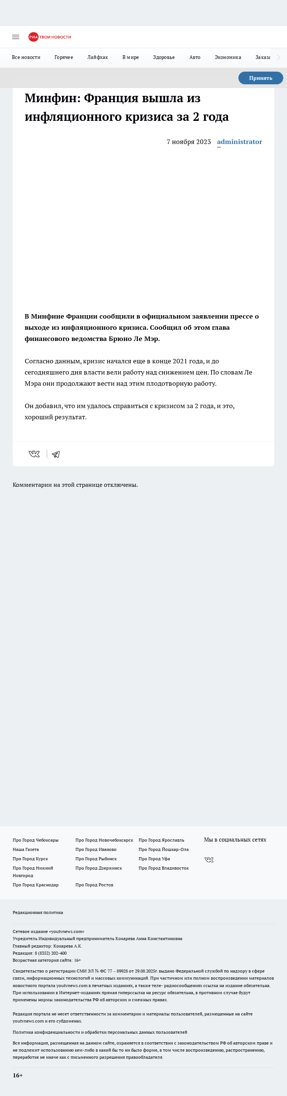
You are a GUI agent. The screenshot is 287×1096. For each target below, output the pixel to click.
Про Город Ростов (94, 884)
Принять (260, 78)
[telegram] (58, 454)
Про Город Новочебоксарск (104, 840)
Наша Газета (26, 849)
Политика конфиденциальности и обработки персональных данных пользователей (100, 1032)
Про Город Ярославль (161, 840)
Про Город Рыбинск (96, 858)
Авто (195, 57)
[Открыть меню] (16, 36)
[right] (278, 58)
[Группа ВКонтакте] (209, 859)
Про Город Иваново (96, 849)
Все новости (26, 57)
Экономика (228, 57)
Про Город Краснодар (36, 884)
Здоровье (164, 57)
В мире (131, 57)
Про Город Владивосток (164, 868)
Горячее (64, 57)
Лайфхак (97, 57)
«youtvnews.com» (66, 931)
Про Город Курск (30, 858)
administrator (239, 141)
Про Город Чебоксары (36, 840)
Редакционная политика (38, 912)
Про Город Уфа (154, 858)
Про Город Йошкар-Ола (164, 849)
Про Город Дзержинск (98, 868)
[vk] (34, 454)
